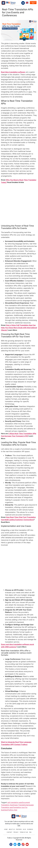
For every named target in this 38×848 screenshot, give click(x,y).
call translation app (14, 802)
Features (19, 829)
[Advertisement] (19, 204)
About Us (12, 829)
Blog (24, 829)
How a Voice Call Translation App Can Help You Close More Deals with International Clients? (19, 327)
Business (30, 829)
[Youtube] (27, 844)
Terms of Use (24, 832)
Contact (9, 832)
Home (6, 829)
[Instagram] (23, 844)
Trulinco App (12, 810)
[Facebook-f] (10, 844)
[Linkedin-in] (19, 844)
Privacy (15, 832)
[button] (23, 3)
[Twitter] (15, 844)
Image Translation (20, 805)
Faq (30, 832)
